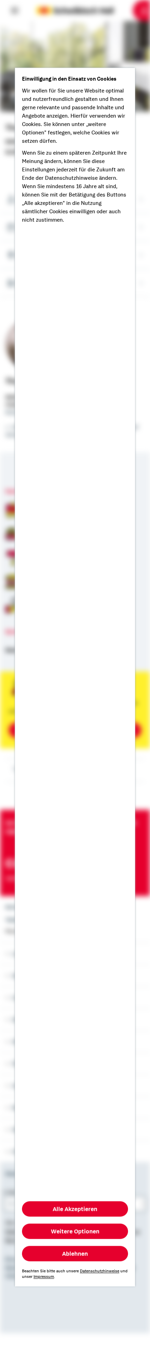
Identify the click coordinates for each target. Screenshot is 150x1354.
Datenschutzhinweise (99, 1271)
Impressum (43, 1276)
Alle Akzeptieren (75, 1209)
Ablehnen (75, 1253)
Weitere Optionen (75, 1231)
